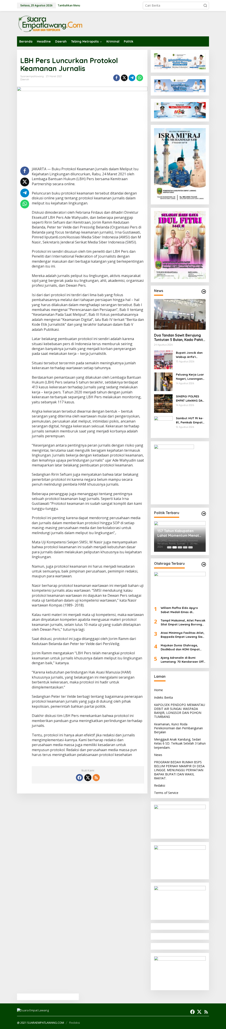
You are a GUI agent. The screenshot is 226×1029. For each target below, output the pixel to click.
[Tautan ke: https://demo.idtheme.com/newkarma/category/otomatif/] (203, 291)
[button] (205, 5)
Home (158, 690)
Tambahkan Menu (69, 5)
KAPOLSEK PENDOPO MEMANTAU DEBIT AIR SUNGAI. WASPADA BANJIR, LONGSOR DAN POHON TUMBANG (179, 711)
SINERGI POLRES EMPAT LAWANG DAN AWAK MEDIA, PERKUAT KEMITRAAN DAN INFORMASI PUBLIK (190, 398)
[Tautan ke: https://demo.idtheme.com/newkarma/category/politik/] (203, 513)
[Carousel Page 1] (169, 547)
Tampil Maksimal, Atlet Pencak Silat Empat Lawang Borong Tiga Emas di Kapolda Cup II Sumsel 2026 (183, 622)
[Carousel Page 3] (180, 547)
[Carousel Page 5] (190, 547)
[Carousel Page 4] (185, 547)
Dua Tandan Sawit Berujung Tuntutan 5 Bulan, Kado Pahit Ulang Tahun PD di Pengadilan (179, 337)
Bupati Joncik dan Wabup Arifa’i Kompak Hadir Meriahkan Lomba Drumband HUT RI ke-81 (189, 355)
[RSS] (96, 777)
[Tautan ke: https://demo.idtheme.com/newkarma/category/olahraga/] (203, 564)
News (158, 755)
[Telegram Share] (132, 78)
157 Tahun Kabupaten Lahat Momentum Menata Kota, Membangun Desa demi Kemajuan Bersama (179, 533)
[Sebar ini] (116, 78)
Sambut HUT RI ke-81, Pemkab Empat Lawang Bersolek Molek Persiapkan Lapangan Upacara (190, 420)
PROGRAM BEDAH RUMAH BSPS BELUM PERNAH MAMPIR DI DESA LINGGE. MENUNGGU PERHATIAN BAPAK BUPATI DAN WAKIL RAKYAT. (179, 770)
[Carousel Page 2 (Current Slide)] (174, 547)
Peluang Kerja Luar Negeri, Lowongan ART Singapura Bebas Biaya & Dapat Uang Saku (190, 376)
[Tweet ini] (124, 78)
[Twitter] (87, 777)
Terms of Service (166, 793)
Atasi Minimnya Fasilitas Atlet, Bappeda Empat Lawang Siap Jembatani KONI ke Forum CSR (183, 635)
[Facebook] (79, 777)
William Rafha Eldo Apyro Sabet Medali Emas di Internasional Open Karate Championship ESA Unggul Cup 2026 (183, 610)
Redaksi (159, 785)
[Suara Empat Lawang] (50, 23)
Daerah (24, 79)
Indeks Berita (163, 697)
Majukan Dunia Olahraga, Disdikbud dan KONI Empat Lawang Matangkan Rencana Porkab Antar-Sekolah (182, 647)
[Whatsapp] (139, 78)
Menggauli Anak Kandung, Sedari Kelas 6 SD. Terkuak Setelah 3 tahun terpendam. (180, 743)
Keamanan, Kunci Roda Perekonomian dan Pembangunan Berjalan (178, 728)
